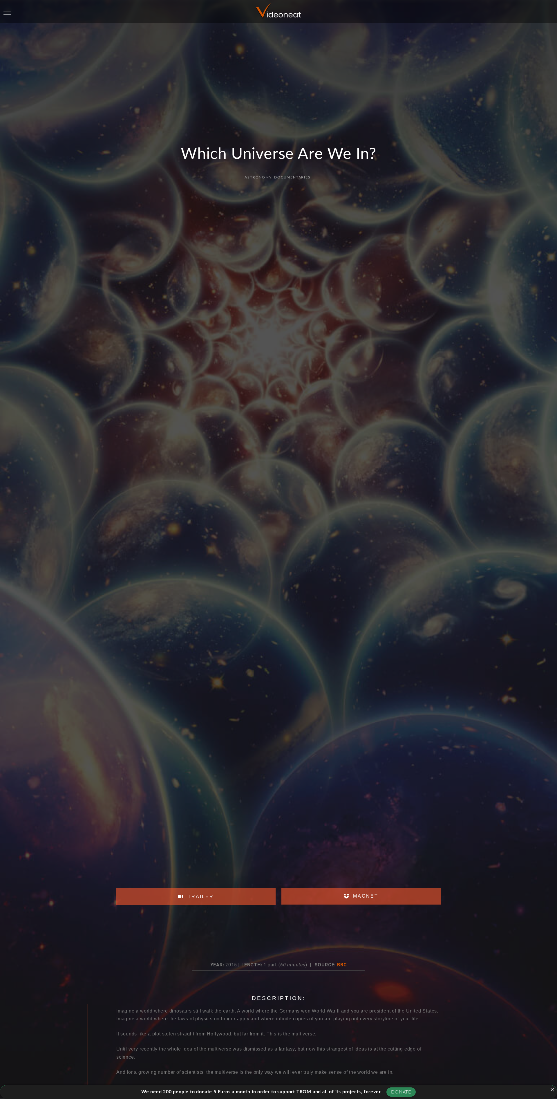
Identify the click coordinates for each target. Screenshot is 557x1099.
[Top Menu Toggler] (7, 11)
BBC (342, 965)
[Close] (552, 1089)
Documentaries (292, 177)
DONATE (401, 1092)
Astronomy (258, 177)
